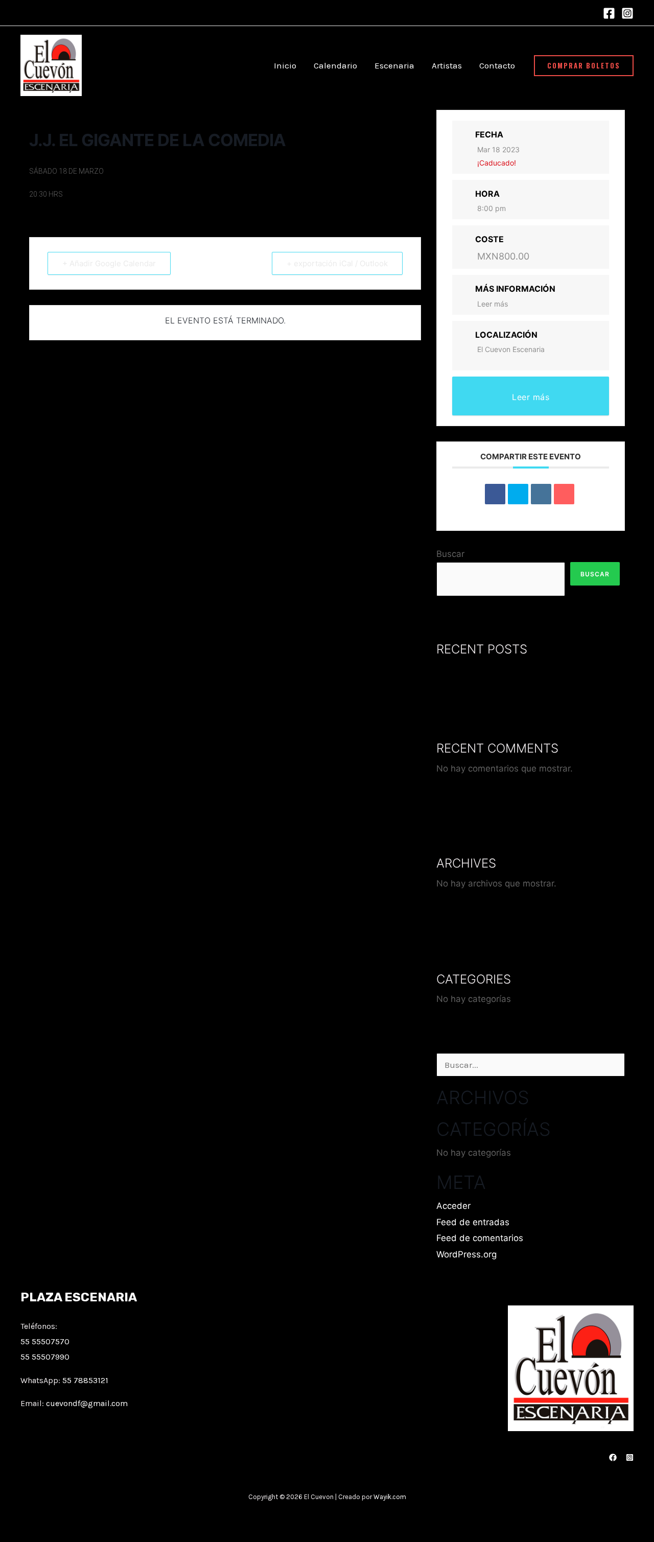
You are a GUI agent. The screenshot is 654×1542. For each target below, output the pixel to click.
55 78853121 (85, 1380)
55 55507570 (44, 1341)
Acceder (453, 1206)
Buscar (450, 554)
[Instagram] (627, 13)
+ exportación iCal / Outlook (337, 263)
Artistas (447, 65)
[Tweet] (518, 494)
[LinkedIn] (541, 494)
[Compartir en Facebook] (495, 494)
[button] (584, 65)
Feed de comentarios (479, 1238)
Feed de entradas (472, 1222)
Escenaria (394, 65)
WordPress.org (466, 1254)
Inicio (285, 65)
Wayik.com (389, 1497)
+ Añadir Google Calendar (109, 263)
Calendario (335, 65)
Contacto (497, 65)
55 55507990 (44, 1357)
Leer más (492, 303)
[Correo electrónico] (564, 494)
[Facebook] (609, 13)
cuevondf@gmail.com (87, 1403)
